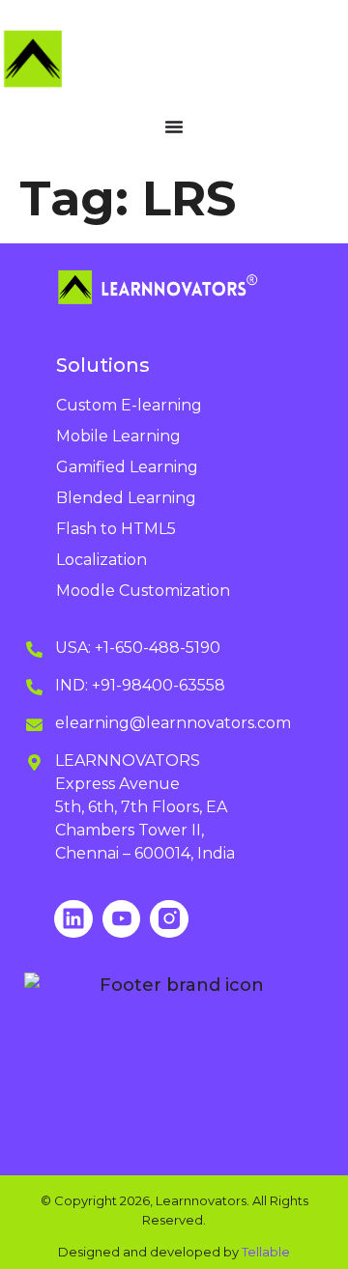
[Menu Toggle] (174, 126)
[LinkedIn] (73, 919)
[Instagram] (169, 919)
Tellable (266, 1251)
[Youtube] (121, 919)
